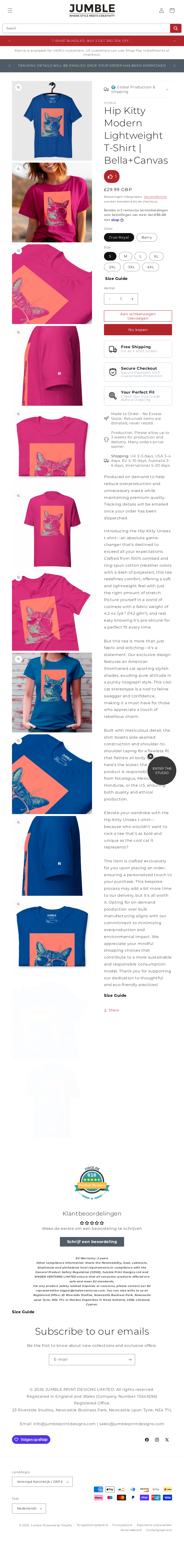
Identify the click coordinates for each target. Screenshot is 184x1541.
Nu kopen (138, 329)
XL (156, 256)
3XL (131, 267)
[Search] (175, 28)
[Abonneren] (129, 1359)
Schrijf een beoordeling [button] (92, 1241)
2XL (112, 267)
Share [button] (114, 1010)
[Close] (150, 756)
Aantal (109, 288)
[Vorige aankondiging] (9, 41)
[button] (10, 10)
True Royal (119, 237)
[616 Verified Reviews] (92, 1202)
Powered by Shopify (57, 1525)
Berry (147, 237)
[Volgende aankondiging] (174, 41)
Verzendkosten (155, 196)
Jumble (36, 1525)
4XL (150, 267)
